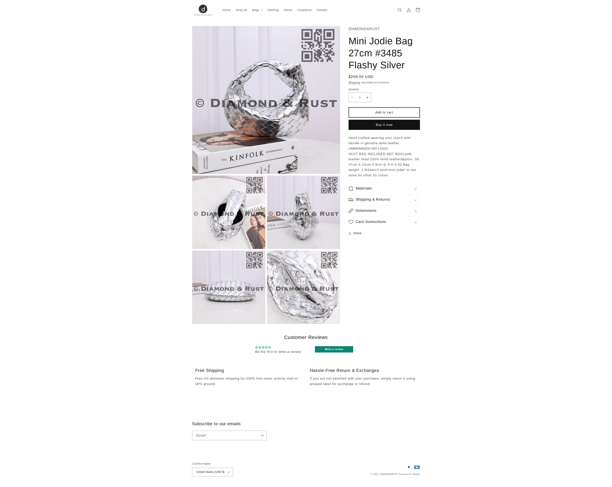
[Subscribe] (261, 435)
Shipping (354, 82)
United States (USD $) (210, 471)
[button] (257, 10)
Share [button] (357, 233)
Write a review (334, 349)
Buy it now (384, 125)
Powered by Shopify (409, 474)
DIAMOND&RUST (389, 474)
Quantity (354, 89)
